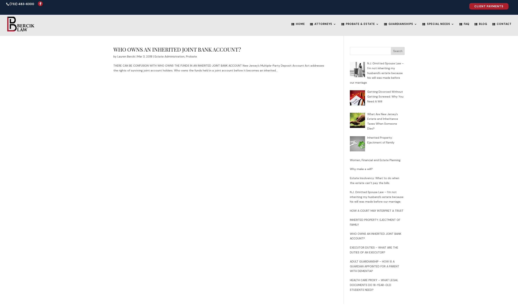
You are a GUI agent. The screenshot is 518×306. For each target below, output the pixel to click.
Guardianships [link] (400, 24)
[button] (398, 51)
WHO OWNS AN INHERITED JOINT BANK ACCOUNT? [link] (177, 49)
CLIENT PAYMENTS (488, 6)
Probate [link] (191, 56)
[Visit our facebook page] (40, 3)
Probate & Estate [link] (360, 24)
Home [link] (300, 24)
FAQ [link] (466, 24)
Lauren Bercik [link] (126, 56)
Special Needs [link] (438, 24)
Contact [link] (504, 24)
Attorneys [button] (323, 24)
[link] (489, 7)
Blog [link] (483, 24)
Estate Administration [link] (170, 56)
